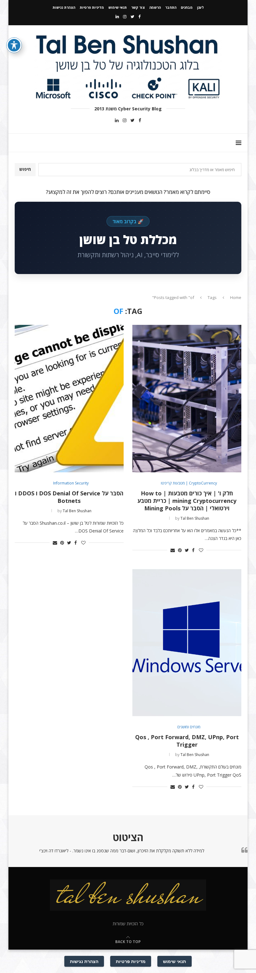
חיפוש (25, 169)
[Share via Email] (172, 550)
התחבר (170, 7)
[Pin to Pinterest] (180, 550)
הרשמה (155, 7)
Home (235, 297)
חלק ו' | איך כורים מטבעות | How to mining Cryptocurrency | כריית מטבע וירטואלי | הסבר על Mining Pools (186, 500)
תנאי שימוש (117, 7)
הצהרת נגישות (63, 7)
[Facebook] (139, 16)
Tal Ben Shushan (194, 518)
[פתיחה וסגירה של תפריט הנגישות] (14, 45)
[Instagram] (124, 16)
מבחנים (187, 7)
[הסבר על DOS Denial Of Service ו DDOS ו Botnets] (69, 398)
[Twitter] (132, 16)
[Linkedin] (117, 16)
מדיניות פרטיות (92, 7)
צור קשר (138, 7)
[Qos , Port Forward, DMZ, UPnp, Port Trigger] (186, 642)
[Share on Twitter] (187, 550)
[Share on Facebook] (193, 550)
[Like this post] (201, 550)
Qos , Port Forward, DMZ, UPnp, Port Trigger (187, 740)
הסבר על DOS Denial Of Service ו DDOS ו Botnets (69, 496)
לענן (200, 7)
